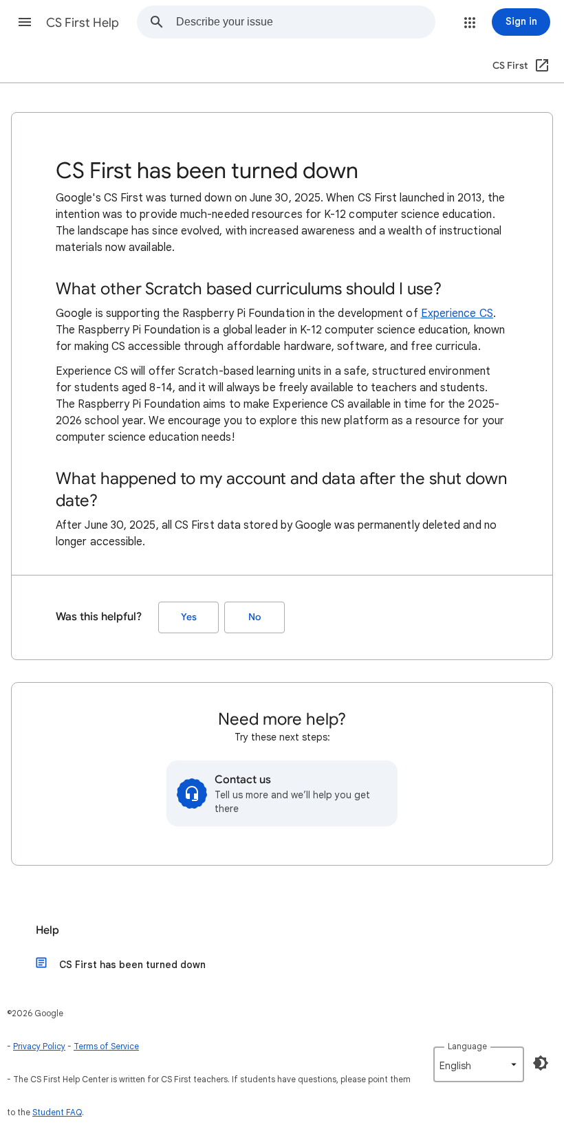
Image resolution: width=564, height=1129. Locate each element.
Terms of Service (106, 1046)
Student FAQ (57, 1112)
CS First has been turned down (132, 964)
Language (467, 1046)
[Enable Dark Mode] (540, 1062)
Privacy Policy (39, 1046)
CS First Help (82, 22)
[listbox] (478, 1064)
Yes (189, 617)
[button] (24, 22)
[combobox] (305, 22)
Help (47, 930)
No (254, 617)
